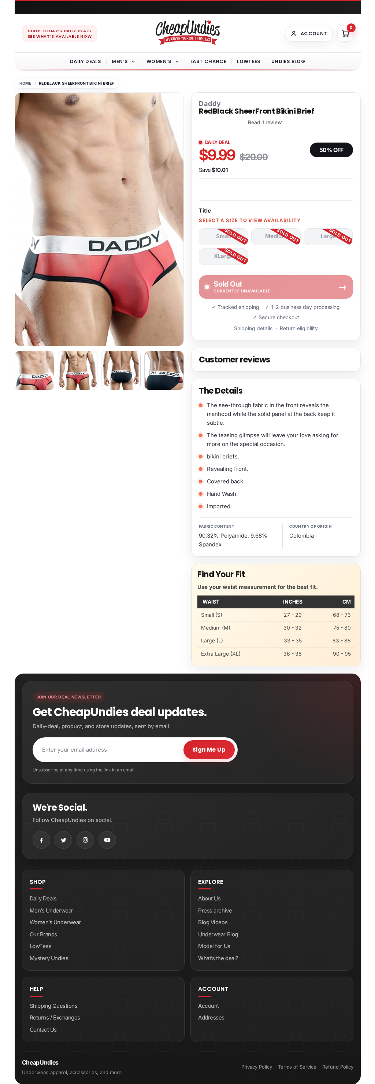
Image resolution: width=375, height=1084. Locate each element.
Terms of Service (297, 1067)
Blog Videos (212, 922)
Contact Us (43, 1029)
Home (25, 83)
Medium (276, 236)
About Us (209, 898)
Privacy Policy (256, 1067)
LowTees (249, 61)
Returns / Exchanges (55, 1017)
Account (208, 1005)
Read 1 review (265, 122)
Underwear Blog (218, 934)
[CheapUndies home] (188, 32)
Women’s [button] (159, 61)
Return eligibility (299, 328)
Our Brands (43, 934)
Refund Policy (337, 1067)
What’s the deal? (218, 958)
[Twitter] (63, 840)
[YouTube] (107, 840)
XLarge (223, 255)
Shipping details (253, 328)
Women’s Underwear (55, 922)
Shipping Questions (54, 1005)
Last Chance (208, 61)
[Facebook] (41, 840)
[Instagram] (85, 840)
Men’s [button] (120, 61)
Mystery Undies (49, 958)
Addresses (211, 1017)
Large (328, 236)
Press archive (215, 910)
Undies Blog (288, 61)
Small (223, 236)
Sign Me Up (209, 749)
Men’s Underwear (51, 910)
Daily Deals (85, 61)
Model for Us (214, 946)
